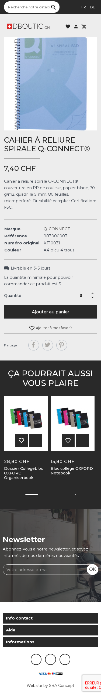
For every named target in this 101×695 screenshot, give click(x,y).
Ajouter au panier (50, 311)
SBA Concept (61, 685)
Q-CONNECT (57, 229)
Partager (33, 345)
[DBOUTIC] (28, 26)
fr (83, 7)
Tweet (47, 345)
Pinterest (61, 345)
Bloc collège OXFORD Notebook (72, 471)
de (92, 7)
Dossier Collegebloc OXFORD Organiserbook (23, 473)
